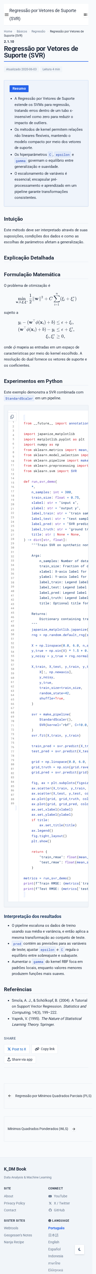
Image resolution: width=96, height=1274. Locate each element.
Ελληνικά (55, 1270)
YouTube (60, 1196)
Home (8, 31)
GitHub (59, 1210)
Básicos (22, 31)
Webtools (11, 1228)
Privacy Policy (14, 1203)
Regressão (38, 31)
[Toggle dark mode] (79, 1249)
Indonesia (55, 1256)
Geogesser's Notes (18, 1235)
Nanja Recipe (14, 1242)
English (53, 1242)
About (8, 1196)
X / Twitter (61, 1203)
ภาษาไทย (54, 1263)
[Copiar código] (12, 416)
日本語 (53, 1235)
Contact (10, 1210)
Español (54, 1249)
